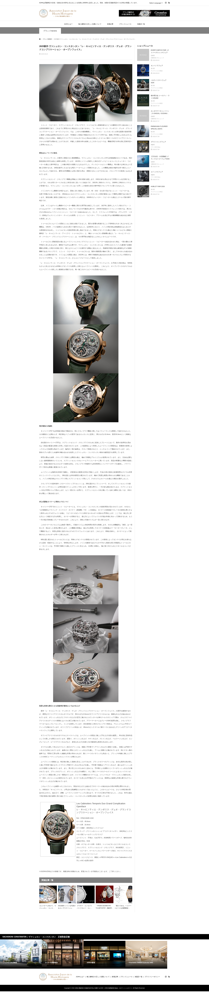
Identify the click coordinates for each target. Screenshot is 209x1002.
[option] (21, 954)
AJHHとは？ (68, 24)
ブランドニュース (125, 24)
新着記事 (110, 24)
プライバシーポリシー (152, 977)
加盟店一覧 (141, 24)
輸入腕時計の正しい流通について (89, 24)
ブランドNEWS (50, 31)
